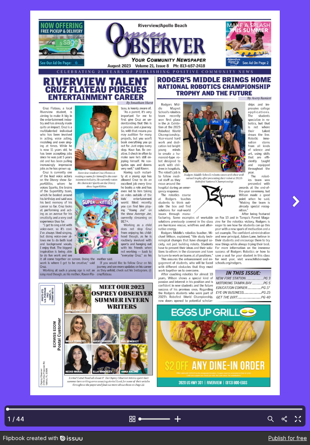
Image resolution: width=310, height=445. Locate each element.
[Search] (271, 419)
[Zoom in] (178, 419)
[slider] (155, 419)
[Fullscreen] (298, 419)
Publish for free (287, 438)
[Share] (284, 419)
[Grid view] (132, 419)
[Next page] (295, 215)
